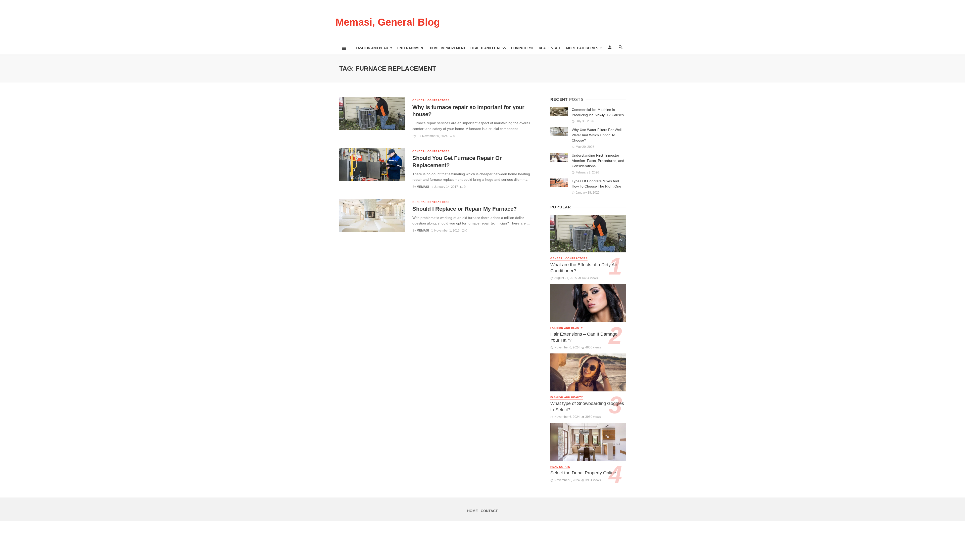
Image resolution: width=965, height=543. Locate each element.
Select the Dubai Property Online (583, 472)
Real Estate (550, 48)
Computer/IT (522, 48)
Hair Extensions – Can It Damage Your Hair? (583, 337)
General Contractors (431, 100)
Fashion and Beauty (374, 48)
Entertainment (411, 48)
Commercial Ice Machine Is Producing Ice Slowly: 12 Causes (598, 112)
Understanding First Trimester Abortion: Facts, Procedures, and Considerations (598, 160)
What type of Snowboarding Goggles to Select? (587, 406)
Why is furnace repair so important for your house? (468, 110)
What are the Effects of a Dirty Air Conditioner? (583, 268)
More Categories (582, 48)
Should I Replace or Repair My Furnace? (464, 209)
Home (472, 511)
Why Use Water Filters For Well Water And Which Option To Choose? (596, 135)
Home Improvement (447, 48)
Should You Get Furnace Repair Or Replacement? (457, 161)
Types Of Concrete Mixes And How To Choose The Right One (596, 183)
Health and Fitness (488, 48)
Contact (489, 511)
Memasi (423, 187)
